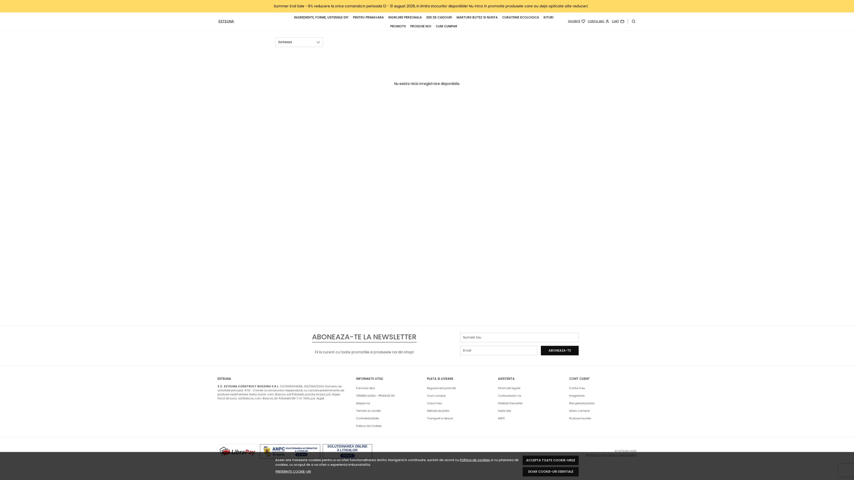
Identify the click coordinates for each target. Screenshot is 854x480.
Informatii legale (509, 388)
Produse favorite (580, 418)
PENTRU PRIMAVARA (368, 17)
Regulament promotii (441, 388)
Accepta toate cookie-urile (550, 460)
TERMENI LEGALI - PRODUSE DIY (375, 396)
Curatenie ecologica (520, 17)
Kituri (549, 17)
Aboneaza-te (560, 350)
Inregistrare (576, 396)
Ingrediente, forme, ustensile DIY (321, 17)
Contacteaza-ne (509, 396)
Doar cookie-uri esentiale (550, 471)
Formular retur (365, 388)
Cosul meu (434, 403)
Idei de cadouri (439, 17)
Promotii (398, 26)
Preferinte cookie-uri (293, 471)
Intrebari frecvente (510, 403)
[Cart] (618, 21)
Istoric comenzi (579, 411)
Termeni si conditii (368, 411)
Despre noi (363, 403)
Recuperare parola (581, 403)
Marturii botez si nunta (477, 17)
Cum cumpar (446, 26)
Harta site (504, 411)
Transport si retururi (440, 418)
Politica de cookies (475, 460)
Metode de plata (438, 411)
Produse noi (420, 26)
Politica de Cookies (369, 426)
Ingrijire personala (405, 17)
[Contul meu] (598, 21)
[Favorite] (576, 21)
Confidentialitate (367, 418)
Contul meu (577, 388)
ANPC (501, 418)
